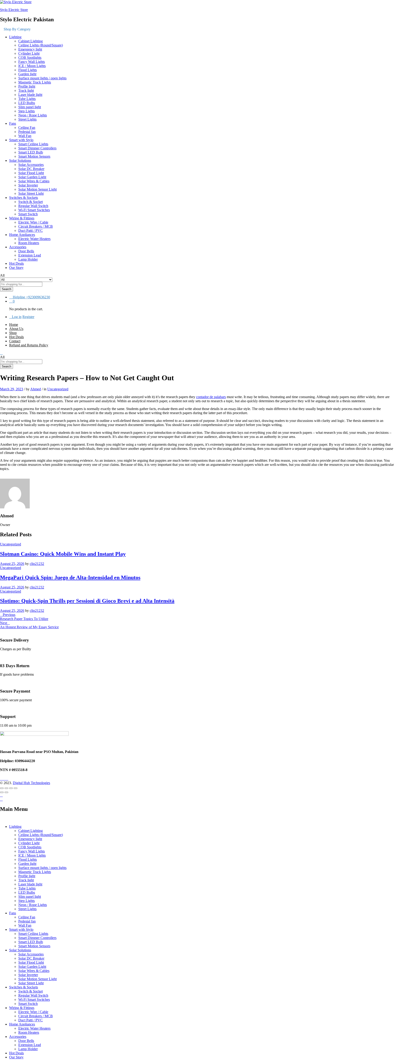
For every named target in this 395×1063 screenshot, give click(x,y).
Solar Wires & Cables (33, 181)
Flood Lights (27, 70)
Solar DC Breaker (31, 169)
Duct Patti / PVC (30, 230)
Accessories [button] (17, 247)
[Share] (6, 788)
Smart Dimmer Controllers (37, 148)
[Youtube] (4, 779)
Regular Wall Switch (33, 206)
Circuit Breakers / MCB (35, 226)
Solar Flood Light (31, 173)
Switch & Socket (30, 202)
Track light (26, 90)
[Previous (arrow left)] (2, 792)
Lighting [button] (15, 37)
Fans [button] (12, 123)
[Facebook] (1, 779)
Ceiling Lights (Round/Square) (40, 45)
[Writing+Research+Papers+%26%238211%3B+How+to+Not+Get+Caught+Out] (4, 476)
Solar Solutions (20, 950)
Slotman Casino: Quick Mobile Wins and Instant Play (63, 554)
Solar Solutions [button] (20, 160)
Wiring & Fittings (21, 1008)
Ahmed (35, 389)
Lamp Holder (28, 259)
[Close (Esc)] (2, 788)
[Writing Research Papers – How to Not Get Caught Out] (1, 476)
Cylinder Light (29, 53)
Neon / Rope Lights (32, 115)
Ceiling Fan (26, 128)
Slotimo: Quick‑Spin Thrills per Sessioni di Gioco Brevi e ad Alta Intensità (87, 601)
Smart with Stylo (21, 929)
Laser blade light (30, 95)
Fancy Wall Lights (31, 62)
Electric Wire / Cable (33, 222)
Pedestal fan (27, 132)
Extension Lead (29, 255)
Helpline (19, 297)
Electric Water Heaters (34, 239)
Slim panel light (29, 107)
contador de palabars (211, 397)
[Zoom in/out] (15, 788)
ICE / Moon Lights (32, 66)
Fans (12, 913)
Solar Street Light (31, 193)
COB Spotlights (29, 57)
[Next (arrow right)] (6, 792)
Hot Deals (16, 263)
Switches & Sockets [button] (23, 198)
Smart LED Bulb (30, 152)
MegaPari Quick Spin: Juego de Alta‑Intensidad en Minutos (70, 577)
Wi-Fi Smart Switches (34, 210)
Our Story (16, 268)
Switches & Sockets (23, 987)
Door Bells (26, 251)
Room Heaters (28, 243)
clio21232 (37, 564)
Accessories (17, 1037)
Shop (13, 333)
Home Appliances (22, 1024)
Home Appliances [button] (22, 235)
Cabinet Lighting (30, 41)
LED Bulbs (26, 103)
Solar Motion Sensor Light (37, 189)
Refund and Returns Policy (28, 345)
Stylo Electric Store (14, 10)
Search (6, 289)
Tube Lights (27, 99)
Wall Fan (24, 136)
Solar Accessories (31, 165)
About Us (16, 329)
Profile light (26, 86)
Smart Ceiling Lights (33, 144)
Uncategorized (57, 389)
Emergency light (30, 49)
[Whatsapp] (9, 779)
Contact (14, 341)
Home (13, 324)
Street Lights (27, 119)
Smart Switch (28, 214)
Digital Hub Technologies (31, 783)
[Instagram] (6, 779)
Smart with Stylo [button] (21, 140)
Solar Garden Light (32, 177)
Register (28, 317)
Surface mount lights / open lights (42, 78)
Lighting (15, 826)
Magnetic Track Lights (34, 82)
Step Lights (26, 111)
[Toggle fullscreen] (11, 788)
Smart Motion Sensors (34, 156)
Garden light (27, 74)
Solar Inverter (28, 185)
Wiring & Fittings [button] (21, 218)
